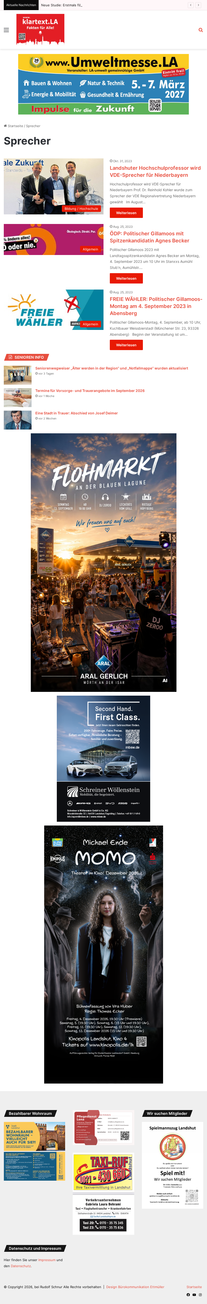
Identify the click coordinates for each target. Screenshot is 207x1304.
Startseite (15, 116)
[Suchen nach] (200, 31)
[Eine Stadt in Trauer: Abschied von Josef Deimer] (18, 410)
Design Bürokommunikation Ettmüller (135, 1277)
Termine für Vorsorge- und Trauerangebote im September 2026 (90, 380)
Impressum (47, 1250)
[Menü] (6, 31)
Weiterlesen (126, 203)
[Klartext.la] (40, 29)
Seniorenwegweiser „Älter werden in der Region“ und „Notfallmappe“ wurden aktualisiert (111, 358)
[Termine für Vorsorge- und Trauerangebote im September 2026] (18, 387)
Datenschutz (21, 1256)
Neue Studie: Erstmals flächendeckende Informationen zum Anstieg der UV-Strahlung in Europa (117, 5)
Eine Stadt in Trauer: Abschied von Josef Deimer (76, 403)
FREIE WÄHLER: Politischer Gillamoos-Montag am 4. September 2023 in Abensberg (156, 296)
